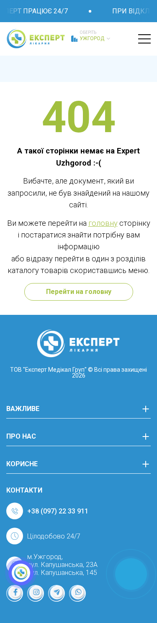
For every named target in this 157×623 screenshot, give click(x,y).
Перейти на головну (78, 292)
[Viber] (77, 593)
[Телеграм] (56, 593)
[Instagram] (35, 593)
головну (103, 223)
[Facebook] (14, 593)
